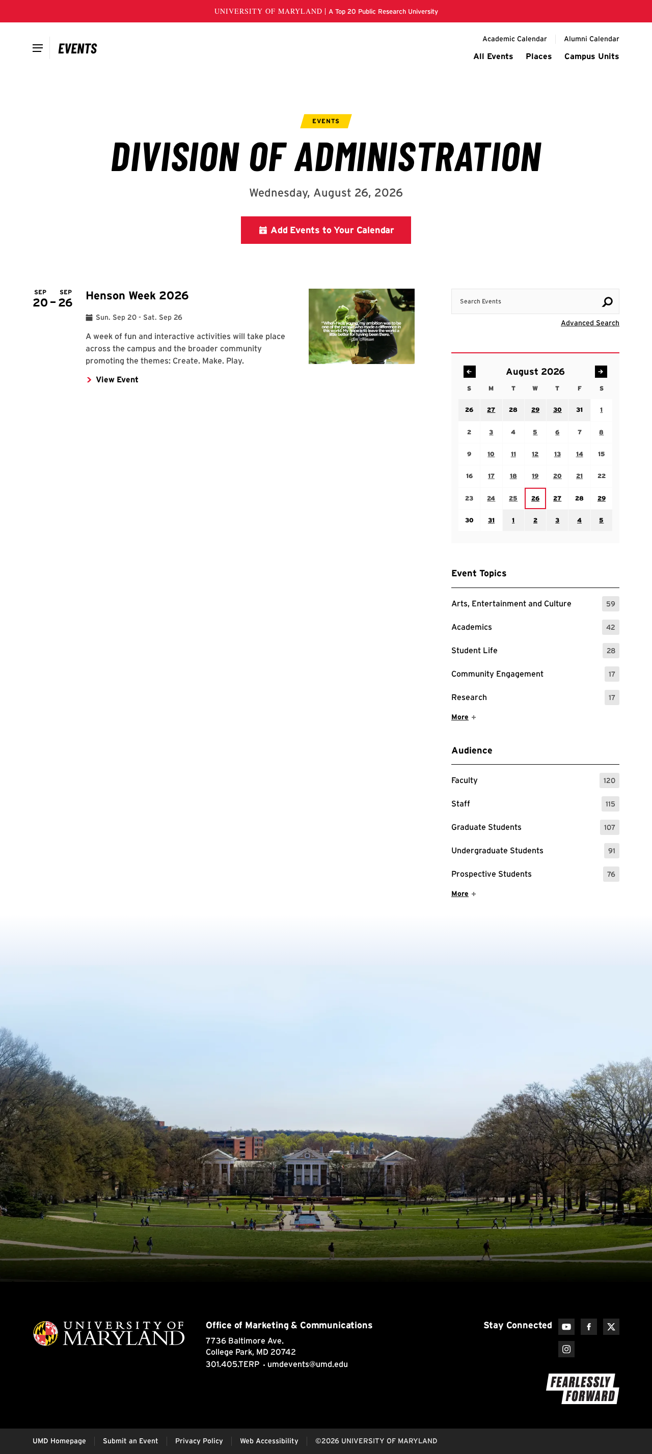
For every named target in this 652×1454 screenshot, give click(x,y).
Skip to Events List (573, 279)
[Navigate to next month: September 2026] (601, 372)
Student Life (533, 652)
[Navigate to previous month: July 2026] (470, 372)
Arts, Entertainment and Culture (533, 605)
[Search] (607, 302)
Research (533, 698)
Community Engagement (533, 675)
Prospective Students (533, 875)
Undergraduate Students (533, 852)
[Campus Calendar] (77, 48)
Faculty (533, 781)
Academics (533, 628)
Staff (533, 805)
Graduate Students (533, 828)
